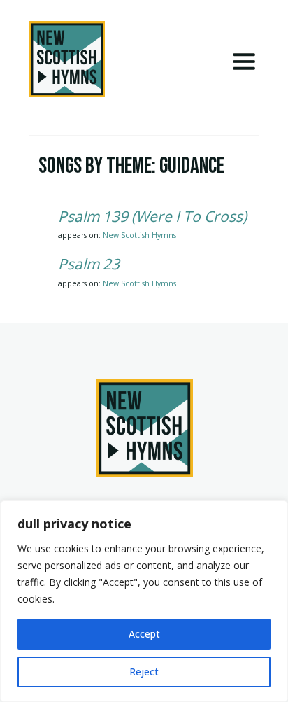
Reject (144, 671)
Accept (144, 633)
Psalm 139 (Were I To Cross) (152, 216)
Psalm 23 (89, 264)
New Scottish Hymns (139, 235)
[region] (144, 601)
